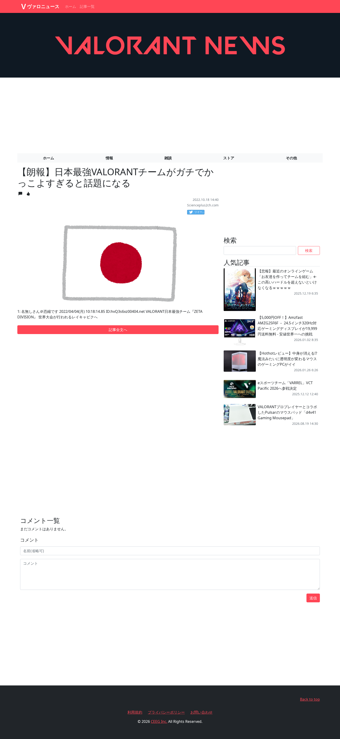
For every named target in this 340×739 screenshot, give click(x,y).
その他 (291, 157)
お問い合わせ (201, 712)
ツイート (199, 212)
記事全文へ (118, 329)
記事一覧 (87, 6)
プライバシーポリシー (166, 712)
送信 (313, 597)
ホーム (70, 6)
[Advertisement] (170, 113)
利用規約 (134, 712)
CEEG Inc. (159, 721)
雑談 (168, 157)
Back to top (310, 699)
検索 (308, 250)
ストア (228, 157)
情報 (109, 157)
